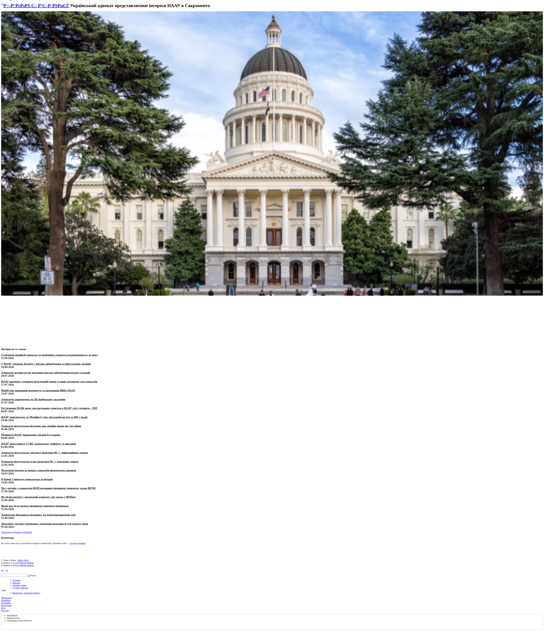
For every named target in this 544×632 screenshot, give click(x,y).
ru (7, 570)
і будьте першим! (78, 543)
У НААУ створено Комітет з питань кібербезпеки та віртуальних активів (46, 363)
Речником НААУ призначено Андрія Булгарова (30, 434)
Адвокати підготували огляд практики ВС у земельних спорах (40, 461)
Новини (16, 583)
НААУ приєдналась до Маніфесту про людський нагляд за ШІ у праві (44, 417)
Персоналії (6, 598)
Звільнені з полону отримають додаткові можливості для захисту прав (44, 523)
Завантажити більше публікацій (16, 532)
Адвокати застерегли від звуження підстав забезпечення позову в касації (45, 372)
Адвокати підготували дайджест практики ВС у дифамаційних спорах (44, 452)
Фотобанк (6, 600)
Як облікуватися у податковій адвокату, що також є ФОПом (38, 496)
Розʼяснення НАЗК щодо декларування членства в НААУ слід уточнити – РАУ (49, 408)
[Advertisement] (22, 324)
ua (2, 570)
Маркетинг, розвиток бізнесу (26, 593)
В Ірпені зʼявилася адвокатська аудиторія (27, 479)
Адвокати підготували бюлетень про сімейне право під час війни (41, 426)
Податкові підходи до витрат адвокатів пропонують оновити (38, 470)
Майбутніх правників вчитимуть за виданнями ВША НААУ (38, 390)
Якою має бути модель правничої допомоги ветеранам (34, 505)
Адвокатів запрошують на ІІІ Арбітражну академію (33, 399)
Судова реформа (20, 588)
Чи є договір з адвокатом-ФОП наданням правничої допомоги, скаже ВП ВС (48, 488)
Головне (16, 580)
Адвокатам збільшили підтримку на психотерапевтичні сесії (38, 514)
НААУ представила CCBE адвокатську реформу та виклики (38, 443)
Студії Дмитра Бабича (23, 563)
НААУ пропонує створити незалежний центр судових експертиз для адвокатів (49, 381)
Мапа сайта (23, 560)
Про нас (5, 610)
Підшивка (6, 603)
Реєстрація (6, 605)
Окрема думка (19, 585)
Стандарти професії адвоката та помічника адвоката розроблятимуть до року (49, 354)
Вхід (3, 608)
